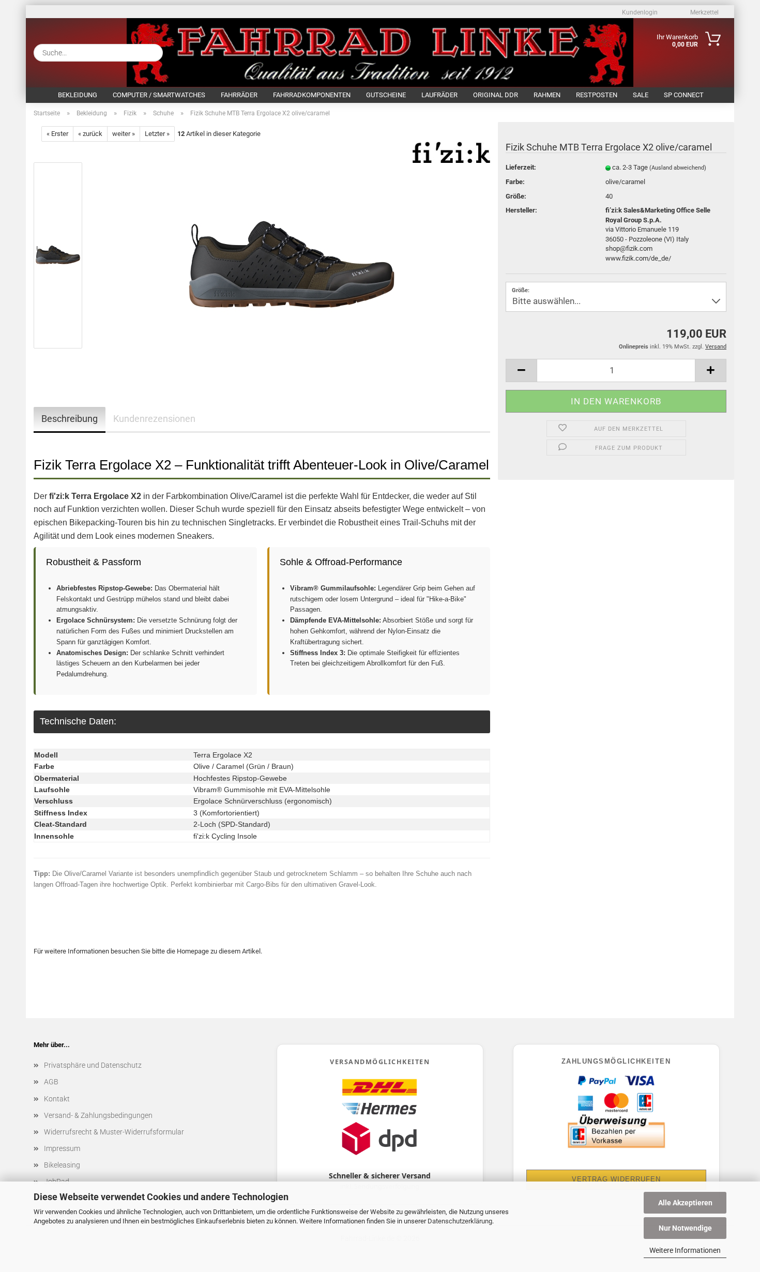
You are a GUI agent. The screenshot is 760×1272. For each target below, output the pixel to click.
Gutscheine (386, 95)
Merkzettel (704, 12)
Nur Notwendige (685, 1228)
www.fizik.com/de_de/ (638, 258)
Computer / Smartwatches (159, 95)
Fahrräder (239, 95)
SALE (640, 95)
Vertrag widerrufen (616, 1179)
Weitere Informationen (685, 1250)
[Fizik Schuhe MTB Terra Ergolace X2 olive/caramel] (291, 258)
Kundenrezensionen (154, 418)
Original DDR (495, 95)
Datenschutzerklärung (460, 1221)
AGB (51, 1082)
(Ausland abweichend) (677, 167)
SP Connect (684, 95)
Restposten (596, 95)
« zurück (90, 134)
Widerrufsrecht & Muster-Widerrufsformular (114, 1132)
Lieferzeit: (521, 167)
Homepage (193, 951)
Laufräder (439, 95)
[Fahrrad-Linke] (257, 50)
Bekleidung (77, 95)
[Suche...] (151, 53)
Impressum (62, 1148)
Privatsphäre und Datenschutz (93, 1065)
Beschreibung (69, 418)
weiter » (123, 134)
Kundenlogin (639, 12)
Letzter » (157, 134)
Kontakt (57, 1099)
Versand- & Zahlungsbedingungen (98, 1115)
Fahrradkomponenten (312, 95)
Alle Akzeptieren (685, 1203)
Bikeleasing (62, 1165)
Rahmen (547, 95)
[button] (521, 370)
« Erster (57, 134)
